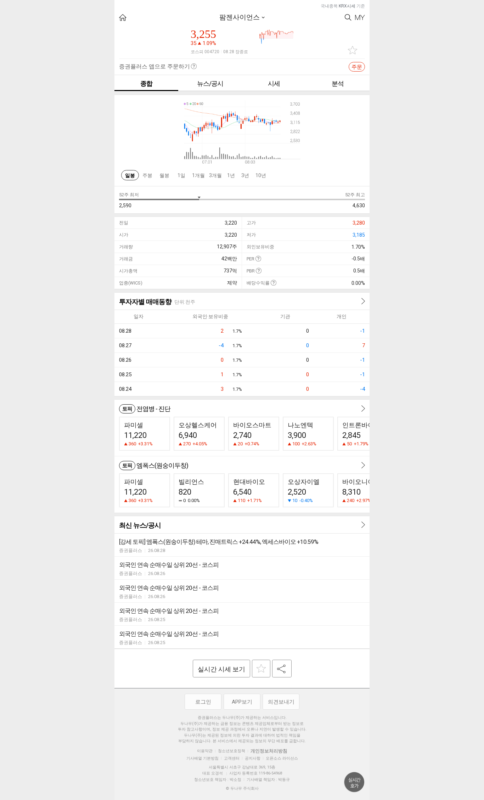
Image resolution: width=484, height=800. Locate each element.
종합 (146, 83)
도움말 (258, 258)
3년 (245, 175)
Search (348, 17)
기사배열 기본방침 (202, 758)
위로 (354, 782)
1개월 (198, 175)
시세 (274, 83)
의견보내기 (281, 702)
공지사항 (252, 758)
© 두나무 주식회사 (242, 788)
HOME (122, 17)
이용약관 (205, 751)
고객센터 (232, 758)
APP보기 (242, 702)
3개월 (215, 175)
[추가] (261, 668)
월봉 (164, 175)
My (360, 17)
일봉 (130, 175)
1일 (181, 175)
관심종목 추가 (352, 50)
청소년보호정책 (231, 751)
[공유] (282, 668)
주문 (356, 67)
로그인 (203, 702)
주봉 (147, 175)
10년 (260, 175)
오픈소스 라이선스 (282, 758)
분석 (338, 83)
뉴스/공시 (210, 83)
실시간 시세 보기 (221, 669)
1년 (231, 175)
